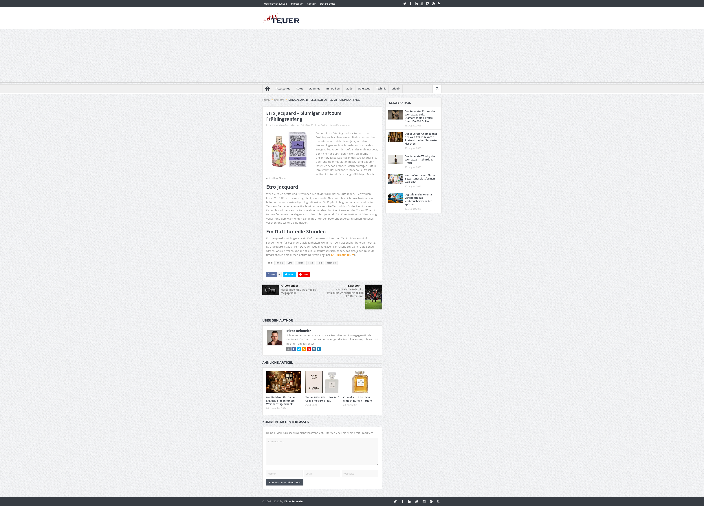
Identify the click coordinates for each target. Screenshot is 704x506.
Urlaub (395, 88)
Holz (320, 263)
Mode (349, 88)
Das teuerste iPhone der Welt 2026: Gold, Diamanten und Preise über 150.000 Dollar (420, 116)
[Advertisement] (352, 56)
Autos (299, 88)
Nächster (354, 285)
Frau (310, 263)
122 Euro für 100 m (342, 255)
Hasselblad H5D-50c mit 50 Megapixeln (298, 291)
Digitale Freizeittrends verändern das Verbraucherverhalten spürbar (418, 199)
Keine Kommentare (340, 125)
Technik (381, 88)
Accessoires (283, 88)
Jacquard (331, 263)
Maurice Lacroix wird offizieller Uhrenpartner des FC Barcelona (345, 292)
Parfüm (324, 125)
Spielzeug (364, 88)
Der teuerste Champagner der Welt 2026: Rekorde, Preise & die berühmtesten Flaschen (421, 138)
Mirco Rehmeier (287, 125)
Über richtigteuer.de (275, 3)
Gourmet (314, 88)
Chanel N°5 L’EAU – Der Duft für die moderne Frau (322, 399)
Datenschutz (327, 3)
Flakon (300, 263)
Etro (290, 263)
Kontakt (311, 3)
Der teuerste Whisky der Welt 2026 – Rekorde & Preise (420, 159)
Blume (279, 263)
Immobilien (333, 88)
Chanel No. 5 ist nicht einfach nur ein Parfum (357, 399)
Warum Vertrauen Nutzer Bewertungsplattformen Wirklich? (421, 178)
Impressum (296, 3)
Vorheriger (291, 285)
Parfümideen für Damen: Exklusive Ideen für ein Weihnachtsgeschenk (281, 401)
